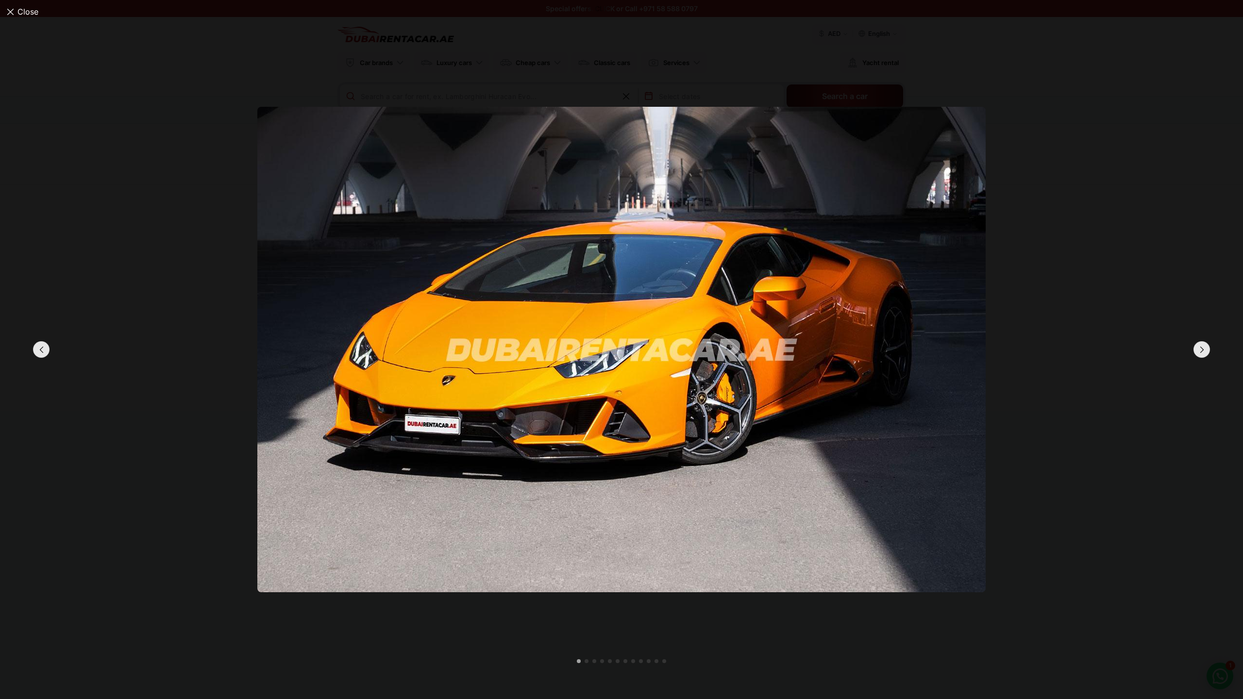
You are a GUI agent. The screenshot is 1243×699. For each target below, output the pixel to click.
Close (27, 12)
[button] (1201, 349)
